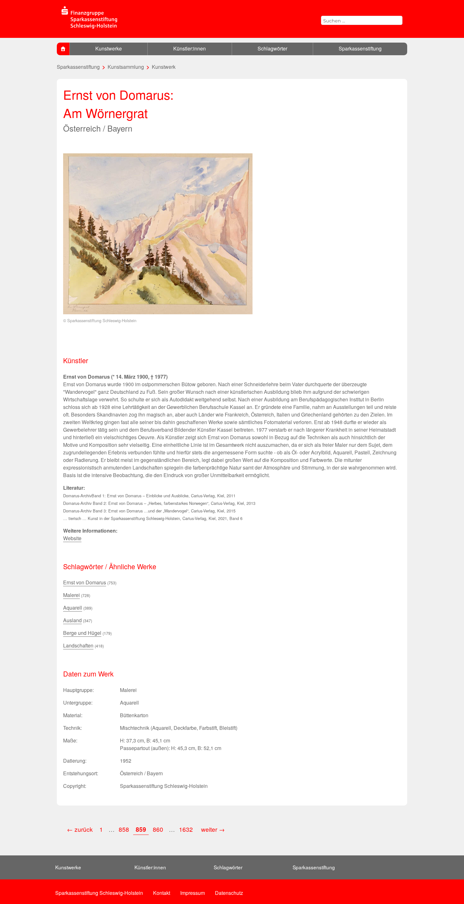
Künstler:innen (189, 48)
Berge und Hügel (82, 632)
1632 (186, 829)
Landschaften (78, 645)
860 (158, 829)
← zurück (80, 829)
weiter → (213, 829)
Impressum (192, 892)
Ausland (72, 620)
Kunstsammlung (126, 66)
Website (72, 538)
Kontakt (161, 892)
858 (124, 829)
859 (141, 829)
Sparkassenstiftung (360, 48)
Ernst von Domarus (84, 582)
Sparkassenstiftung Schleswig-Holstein (99, 892)
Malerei (71, 595)
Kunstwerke (108, 48)
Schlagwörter (272, 48)
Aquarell (72, 607)
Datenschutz (229, 892)
